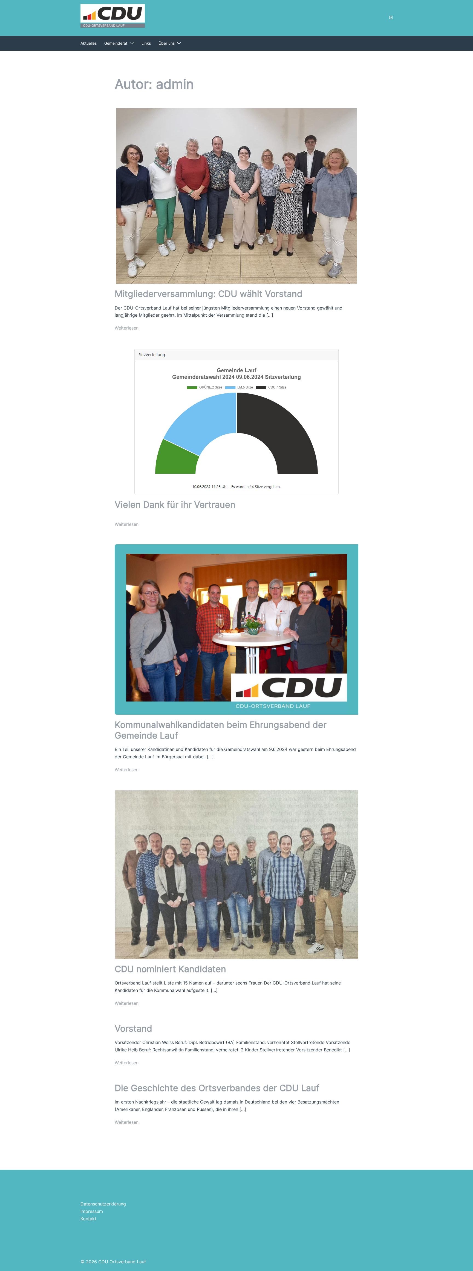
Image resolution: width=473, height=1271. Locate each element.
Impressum (91, 1211)
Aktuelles (88, 43)
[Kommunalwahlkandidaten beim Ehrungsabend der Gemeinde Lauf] (236, 629)
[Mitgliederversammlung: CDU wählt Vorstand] (236, 195)
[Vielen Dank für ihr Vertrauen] (236, 421)
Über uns (166, 43)
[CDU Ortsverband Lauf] (112, 17)
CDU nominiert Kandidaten (170, 969)
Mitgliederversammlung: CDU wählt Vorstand (208, 293)
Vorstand (133, 1028)
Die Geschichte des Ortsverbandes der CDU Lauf (217, 1088)
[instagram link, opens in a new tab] (390, 17)
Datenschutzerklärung (103, 1204)
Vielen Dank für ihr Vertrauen (175, 504)
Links (146, 43)
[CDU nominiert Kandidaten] (236, 874)
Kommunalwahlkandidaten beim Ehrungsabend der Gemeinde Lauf (221, 730)
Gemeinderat (115, 43)
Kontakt (88, 1218)
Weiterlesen (127, 328)
